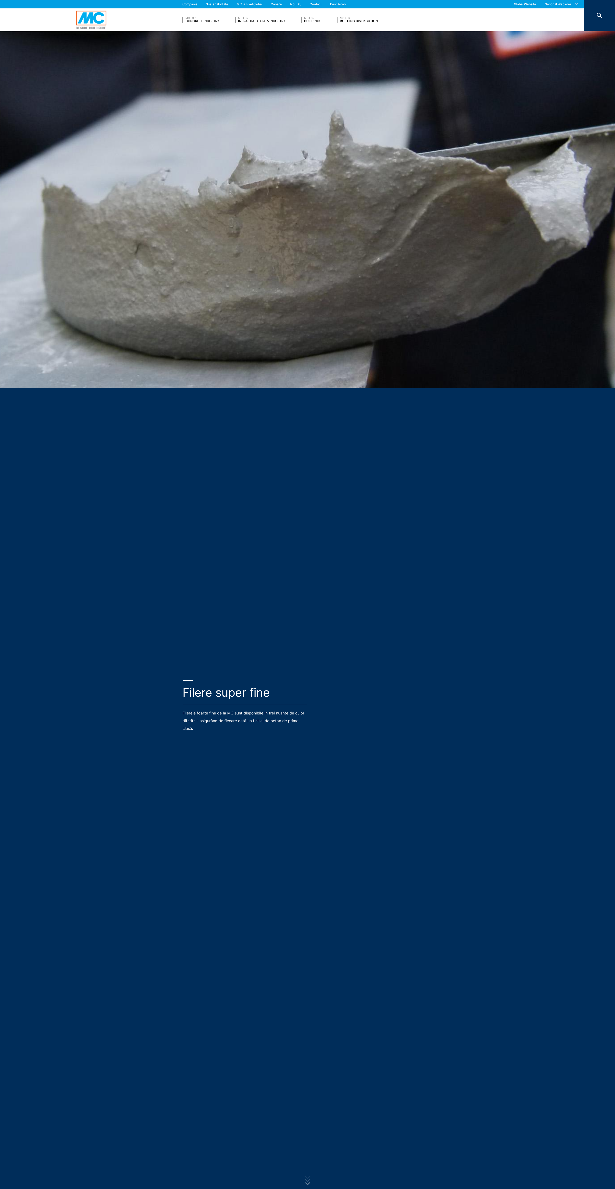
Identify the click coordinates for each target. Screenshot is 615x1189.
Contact (316, 4)
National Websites (558, 4)
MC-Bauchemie (91, 20)
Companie (189, 4)
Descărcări (338, 4)
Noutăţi (295, 4)
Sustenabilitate (217, 4)
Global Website (525, 4)
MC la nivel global (249, 4)
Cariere (276, 4)
